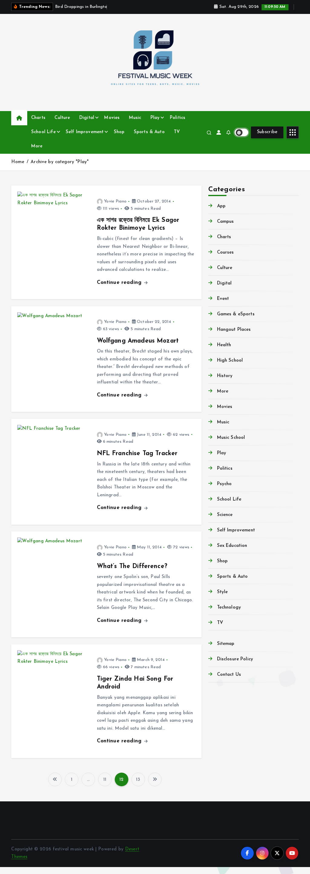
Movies (112, 118)
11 (104, 779)
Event (223, 299)
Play (155, 118)
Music (135, 118)
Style (222, 592)
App (221, 206)
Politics (177, 118)
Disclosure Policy (235, 659)
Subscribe (267, 132)
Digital (86, 118)
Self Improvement (85, 132)
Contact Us (229, 674)
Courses (225, 252)
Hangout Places (234, 329)
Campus (225, 221)
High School (230, 360)
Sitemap (225, 644)
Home (17, 162)
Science (224, 515)
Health (224, 345)
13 (138, 779)
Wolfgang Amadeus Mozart (138, 341)
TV (177, 132)
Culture (62, 118)
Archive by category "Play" (59, 162)
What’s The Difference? (132, 567)
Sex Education (232, 546)
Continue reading (120, 282)
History (224, 376)
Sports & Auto (149, 132)
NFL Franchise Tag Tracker (137, 454)
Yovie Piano (115, 201)
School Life (43, 132)
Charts (38, 118)
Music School (231, 437)
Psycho (224, 484)
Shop (119, 132)
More (37, 146)
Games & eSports (235, 314)
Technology (229, 607)
